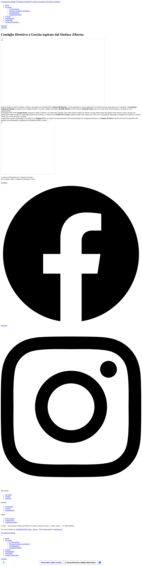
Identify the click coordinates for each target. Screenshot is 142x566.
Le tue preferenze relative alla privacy (80, 562)
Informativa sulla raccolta (51, 562)
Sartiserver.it (58, 529)
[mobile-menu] (1, 535)
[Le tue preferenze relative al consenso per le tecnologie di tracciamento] (4, 562)
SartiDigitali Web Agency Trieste (26, 529)
